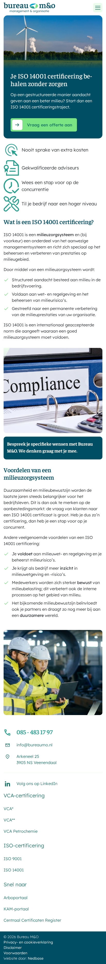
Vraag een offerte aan (49, 124)
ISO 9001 (13, 858)
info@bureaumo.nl (34, 744)
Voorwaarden (15, 953)
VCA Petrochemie (21, 831)
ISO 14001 (14, 869)
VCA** (9, 819)
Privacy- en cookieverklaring (28, 942)
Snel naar (15, 884)
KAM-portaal (16, 908)
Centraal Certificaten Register (32, 920)
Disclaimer (13, 947)
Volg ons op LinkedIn (36, 783)
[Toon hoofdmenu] (97, 8)
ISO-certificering (24, 845)
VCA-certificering (24, 795)
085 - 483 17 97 (34, 732)
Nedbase (35, 958)
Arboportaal (16, 897)
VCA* (8, 808)
